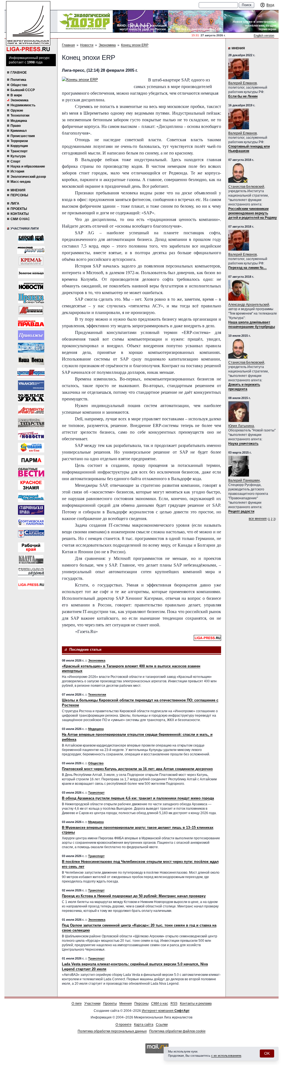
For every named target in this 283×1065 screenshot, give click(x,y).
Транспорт (19, 151)
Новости (86, 45)
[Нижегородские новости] (31, 286)
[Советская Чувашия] (31, 447)
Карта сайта (143, 1025)
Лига (15, 203)
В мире (16, 95)
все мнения (258, 519)
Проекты (19, 209)
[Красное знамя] (31, 485)
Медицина (19, 121)
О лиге (77, 1003)
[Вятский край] (31, 238)
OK (267, 1053)
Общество (19, 85)
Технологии (20, 115)
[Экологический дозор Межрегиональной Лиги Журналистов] (85, 21)
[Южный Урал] (31, 398)
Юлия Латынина (241, 426)
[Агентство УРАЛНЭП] (31, 385)
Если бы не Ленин (243, 96)
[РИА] (31, 261)
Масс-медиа (21, 182)
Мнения (18, 190)
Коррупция (19, 146)
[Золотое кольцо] (31, 273)
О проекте (124, 1025)
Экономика (19, 100)
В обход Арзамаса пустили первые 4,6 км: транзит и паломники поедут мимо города (138, 798)
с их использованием (226, 1055)
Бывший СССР (23, 90)
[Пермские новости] (31, 435)
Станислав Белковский (246, 187)
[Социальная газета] (31, 572)
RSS (174, 1003)
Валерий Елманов (242, 83)
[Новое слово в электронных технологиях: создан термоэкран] (251, 21)
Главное (19, 72)
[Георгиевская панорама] (31, 522)
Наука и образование (28, 166)
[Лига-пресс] (31, 585)
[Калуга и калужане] (31, 560)
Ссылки (162, 1025)
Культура (18, 156)
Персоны (19, 195)
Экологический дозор (28, 177)
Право (16, 126)
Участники (92, 1003)
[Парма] (31, 460)
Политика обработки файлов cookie (177, 1031)
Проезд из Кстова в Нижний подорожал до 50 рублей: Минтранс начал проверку (134, 896)
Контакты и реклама (196, 1003)
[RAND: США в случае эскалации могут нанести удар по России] (140, 21)
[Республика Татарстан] (31, 423)
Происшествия (23, 136)
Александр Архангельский (248, 305)
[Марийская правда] (31, 322)
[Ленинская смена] (31, 310)
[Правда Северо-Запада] (31, 298)
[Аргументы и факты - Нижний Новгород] (31, 410)
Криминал (19, 131)
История (17, 171)
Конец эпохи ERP (134, 45)
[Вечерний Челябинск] (31, 497)
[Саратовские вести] (31, 348)
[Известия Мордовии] (31, 373)
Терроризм (19, 141)
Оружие (17, 110)
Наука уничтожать (243, 444)
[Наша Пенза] (31, 360)
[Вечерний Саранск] (31, 535)
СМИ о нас (20, 219)
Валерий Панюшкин (244, 480)
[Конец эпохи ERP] (95, 80)
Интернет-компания (166, 1011)
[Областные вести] (31, 472)
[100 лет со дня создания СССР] (195, 21)
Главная (68, 45)
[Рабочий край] (31, 547)
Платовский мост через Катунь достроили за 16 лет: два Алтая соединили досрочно (137, 769)
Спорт (15, 161)
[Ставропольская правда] (31, 510)
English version (264, 35)
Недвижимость (23, 105)
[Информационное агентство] (31, 335)
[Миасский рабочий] (31, 250)
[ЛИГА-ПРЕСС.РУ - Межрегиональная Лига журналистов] (28, 26)
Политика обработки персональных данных (112, 1031)
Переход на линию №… (247, 268)
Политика (18, 80)
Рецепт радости (241, 511)
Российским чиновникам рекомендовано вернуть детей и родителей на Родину (252, 213)
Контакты (20, 214)
